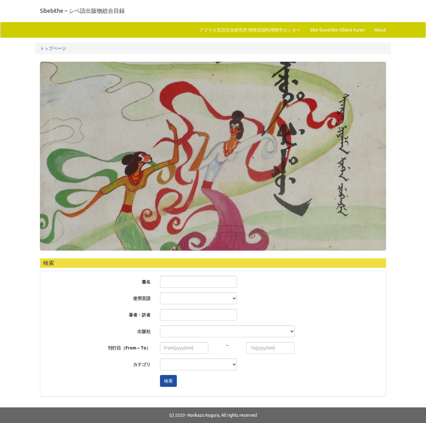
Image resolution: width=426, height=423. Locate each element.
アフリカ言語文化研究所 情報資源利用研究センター (250, 29)
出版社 (144, 331)
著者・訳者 (140, 314)
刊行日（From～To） (129, 347)
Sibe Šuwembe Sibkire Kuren (337, 29)
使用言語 (142, 298)
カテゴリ (142, 364)
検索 (168, 380)
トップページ (53, 48)
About (380, 29)
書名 (146, 281)
